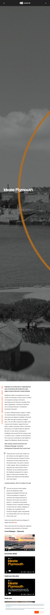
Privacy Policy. (9, 606)
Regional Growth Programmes (2, 405)
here (15, 522)
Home (2, 387)
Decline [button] (42, 612)
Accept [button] (37, 612)
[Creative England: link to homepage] (25, 5)
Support (2, 392)
